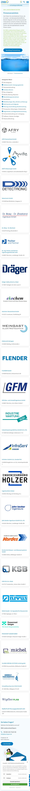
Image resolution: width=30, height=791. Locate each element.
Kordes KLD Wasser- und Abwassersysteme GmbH (14, 551)
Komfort (9, 774)
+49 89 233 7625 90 (9, 732)
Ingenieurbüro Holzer (8, 491)
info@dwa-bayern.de (6, 734)
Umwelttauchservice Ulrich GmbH (12, 686)
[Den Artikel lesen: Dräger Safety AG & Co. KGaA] (15, 279)
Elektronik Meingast (8, 341)
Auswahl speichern (15, 781)
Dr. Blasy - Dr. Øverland (8, 228)
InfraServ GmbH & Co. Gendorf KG (12, 459)
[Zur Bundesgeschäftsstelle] (21, 2)
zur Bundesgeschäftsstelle (16, 5)
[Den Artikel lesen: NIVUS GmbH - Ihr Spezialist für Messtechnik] (15, 608)
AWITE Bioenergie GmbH (9, 169)
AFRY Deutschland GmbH (9, 139)
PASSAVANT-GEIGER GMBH (9, 634)
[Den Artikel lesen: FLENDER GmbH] (15, 368)
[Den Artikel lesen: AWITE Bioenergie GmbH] (15, 166)
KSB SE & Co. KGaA (7, 581)
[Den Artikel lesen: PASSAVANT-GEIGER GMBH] (10, 625)
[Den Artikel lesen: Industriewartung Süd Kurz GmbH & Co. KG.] (15, 427)
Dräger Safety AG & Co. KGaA (10, 282)
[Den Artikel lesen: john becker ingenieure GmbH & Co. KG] (15, 518)
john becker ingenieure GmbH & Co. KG (13, 520)
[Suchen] (24, 2)
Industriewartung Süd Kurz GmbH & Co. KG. (14, 430)
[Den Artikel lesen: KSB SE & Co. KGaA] (15, 579)
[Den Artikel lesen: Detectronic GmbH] (15, 196)
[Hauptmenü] (27, 2)
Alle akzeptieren (15, 784)
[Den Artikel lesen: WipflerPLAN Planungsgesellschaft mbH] (10, 700)
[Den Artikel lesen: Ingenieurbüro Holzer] (15, 488)
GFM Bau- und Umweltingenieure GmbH (13, 400)
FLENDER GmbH (6, 371)
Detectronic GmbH (7, 198)
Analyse (9, 778)
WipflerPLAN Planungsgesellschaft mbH (13, 709)
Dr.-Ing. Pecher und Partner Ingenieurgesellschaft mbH (10, 251)
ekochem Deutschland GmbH (10, 311)
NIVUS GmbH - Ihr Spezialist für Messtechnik (14, 611)
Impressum (18, 787)
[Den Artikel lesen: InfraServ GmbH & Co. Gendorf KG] (15, 457)
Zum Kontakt (6, 744)
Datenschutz (12, 787)
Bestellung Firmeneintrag (13, 50)
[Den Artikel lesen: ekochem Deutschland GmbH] (15, 309)
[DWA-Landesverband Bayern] (4, 2)
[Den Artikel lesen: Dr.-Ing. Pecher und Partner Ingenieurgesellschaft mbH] (10, 241)
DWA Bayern (10, 73)
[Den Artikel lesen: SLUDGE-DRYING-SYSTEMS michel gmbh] (15, 661)
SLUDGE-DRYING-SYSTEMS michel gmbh (13, 663)
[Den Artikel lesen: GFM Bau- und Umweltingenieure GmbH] (15, 398)
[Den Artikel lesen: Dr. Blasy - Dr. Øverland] (15, 225)
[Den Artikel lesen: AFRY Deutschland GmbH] (10, 130)
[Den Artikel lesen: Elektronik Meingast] (15, 338)
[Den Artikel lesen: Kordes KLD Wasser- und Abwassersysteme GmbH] (15, 547)
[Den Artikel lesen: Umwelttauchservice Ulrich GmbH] (10, 677)
